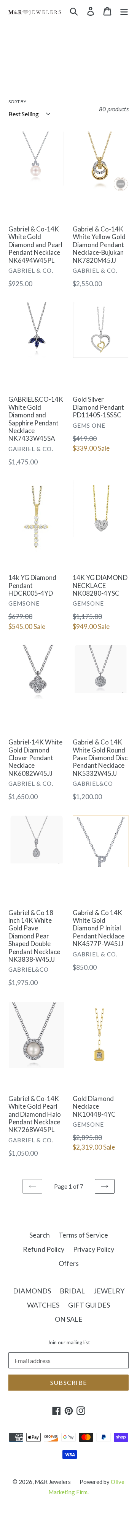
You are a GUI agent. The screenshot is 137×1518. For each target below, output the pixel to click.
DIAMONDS (32, 1291)
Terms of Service (83, 1235)
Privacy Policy (93, 1249)
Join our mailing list (69, 1342)
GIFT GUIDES (89, 1305)
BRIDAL (72, 1291)
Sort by (17, 101)
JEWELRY (109, 1291)
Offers (69, 1263)
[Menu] (124, 11)
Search (39, 1235)
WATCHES (43, 1305)
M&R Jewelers (53, 1481)
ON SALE (69, 1319)
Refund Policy (43, 1249)
